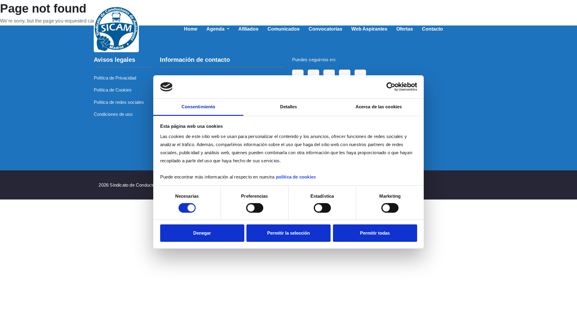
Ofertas (404, 29)
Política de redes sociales (119, 102)
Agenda (216, 29)
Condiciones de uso (113, 114)
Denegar (202, 233)
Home (190, 29)
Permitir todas (375, 233)
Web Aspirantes (369, 29)
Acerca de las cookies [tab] (379, 106)
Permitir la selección (288, 233)
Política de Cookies (113, 89)
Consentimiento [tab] (198, 106)
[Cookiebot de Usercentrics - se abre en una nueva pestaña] (391, 86)
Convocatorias (325, 29)
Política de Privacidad (115, 77)
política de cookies (296, 176)
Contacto (432, 29)
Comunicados (283, 29)
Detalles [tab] (288, 106)
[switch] (254, 208)
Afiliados (248, 29)
